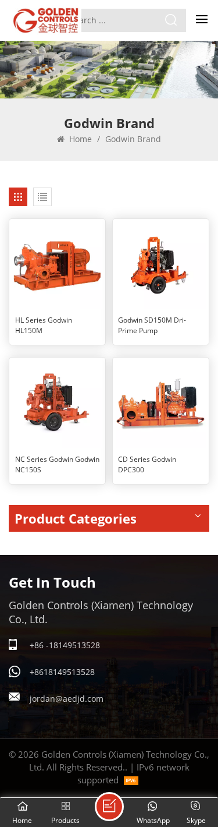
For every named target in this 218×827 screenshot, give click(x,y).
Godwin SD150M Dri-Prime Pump (152, 325)
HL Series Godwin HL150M (43, 325)
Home (79, 138)
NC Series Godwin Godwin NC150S (57, 464)
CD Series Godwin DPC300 (147, 464)
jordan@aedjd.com (66, 698)
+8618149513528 (62, 671)
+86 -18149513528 (65, 645)
